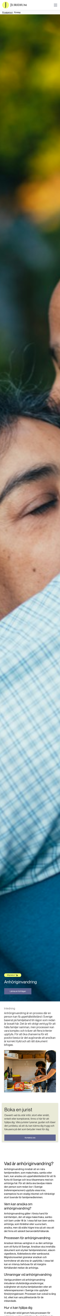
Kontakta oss (30, 1137)
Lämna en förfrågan (18, 991)
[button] (55, 5)
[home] (14, 5)
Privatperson (7, 12)
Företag (17, 12)
